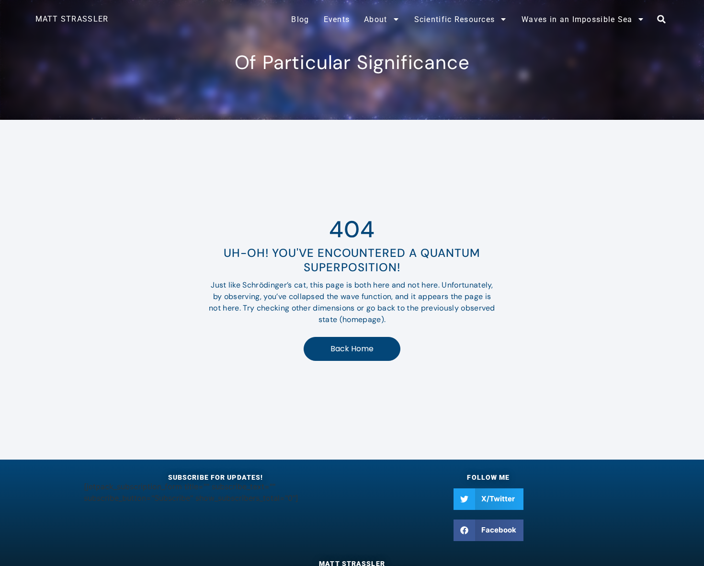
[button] (661, 19)
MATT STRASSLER (72, 18)
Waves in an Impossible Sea (577, 19)
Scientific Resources (454, 19)
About (375, 19)
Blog (300, 19)
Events (337, 19)
